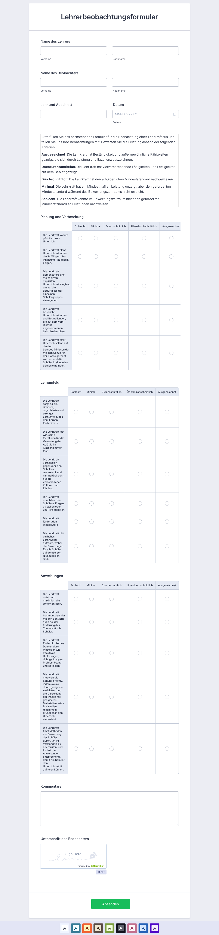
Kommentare (51, 786)
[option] (64, 928)
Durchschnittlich (116, 226)
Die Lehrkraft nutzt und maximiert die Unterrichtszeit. (52, 598)
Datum (117, 122)
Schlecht (80, 226)
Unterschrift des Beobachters (65, 839)
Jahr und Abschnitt (56, 104)
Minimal (96, 226)
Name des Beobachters (59, 73)
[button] (174, 114)
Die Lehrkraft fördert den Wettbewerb (51, 521)
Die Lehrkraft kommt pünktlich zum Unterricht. (55, 238)
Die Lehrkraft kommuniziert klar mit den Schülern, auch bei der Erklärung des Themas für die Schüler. (54, 622)
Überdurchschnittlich (144, 226)
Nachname (119, 59)
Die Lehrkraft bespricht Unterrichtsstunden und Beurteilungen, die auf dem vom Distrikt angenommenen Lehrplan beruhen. (55, 320)
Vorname (46, 59)
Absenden (110, 904)
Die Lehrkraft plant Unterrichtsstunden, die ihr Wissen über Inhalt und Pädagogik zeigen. (56, 256)
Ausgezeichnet (171, 226)
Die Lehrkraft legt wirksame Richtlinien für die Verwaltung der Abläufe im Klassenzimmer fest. (53, 441)
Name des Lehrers (55, 41)
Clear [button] (101, 872)
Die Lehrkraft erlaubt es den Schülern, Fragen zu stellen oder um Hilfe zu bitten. (54, 503)
